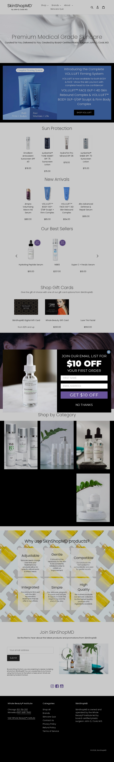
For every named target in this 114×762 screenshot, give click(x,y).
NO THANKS (84, 405)
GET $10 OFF (84, 395)
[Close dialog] (108, 352)
